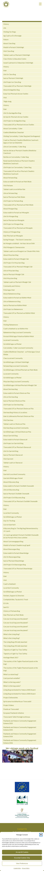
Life (4, 28)
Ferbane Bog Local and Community (15, 366)
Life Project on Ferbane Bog (13, 201)
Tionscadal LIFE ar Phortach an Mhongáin (18, 228)
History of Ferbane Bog (11, 611)
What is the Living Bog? (11, 634)
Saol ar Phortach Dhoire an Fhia (14, 401)
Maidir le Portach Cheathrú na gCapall (16, 545)
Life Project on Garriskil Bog (13, 443)
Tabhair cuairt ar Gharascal (12, 463)
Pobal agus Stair (9, 290)
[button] (41, 835)
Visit (5, 97)
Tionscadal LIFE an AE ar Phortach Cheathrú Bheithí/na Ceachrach (18, 172)
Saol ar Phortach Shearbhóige (13, 561)
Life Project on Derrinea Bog (13, 405)
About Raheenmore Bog (11, 294)
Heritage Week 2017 (10, 657)
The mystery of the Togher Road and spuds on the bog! (20, 662)
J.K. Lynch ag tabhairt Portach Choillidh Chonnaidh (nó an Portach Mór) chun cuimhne (20, 536)
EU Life (5, 603)
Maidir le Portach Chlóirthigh (13, 47)
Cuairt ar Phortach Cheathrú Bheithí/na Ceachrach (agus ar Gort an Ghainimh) (20, 141)
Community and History (11, 286)
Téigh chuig (7, 101)
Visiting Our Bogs (9, 32)
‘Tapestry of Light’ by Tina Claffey (15, 650)
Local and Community (11, 340)
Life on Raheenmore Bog (11, 301)
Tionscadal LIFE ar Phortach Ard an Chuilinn (18, 125)
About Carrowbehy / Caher (12, 128)
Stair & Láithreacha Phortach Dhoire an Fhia (18, 416)
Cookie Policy (17, 868)
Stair (5, 70)
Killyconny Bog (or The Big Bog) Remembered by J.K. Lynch (20, 529)
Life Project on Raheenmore (13, 309)
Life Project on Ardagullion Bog (14, 121)
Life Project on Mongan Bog (13, 224)
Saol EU (6, 607)
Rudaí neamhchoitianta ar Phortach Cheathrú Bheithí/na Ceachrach (19, 162)
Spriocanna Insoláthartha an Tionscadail (17, 701)
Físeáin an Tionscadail (11, 709)
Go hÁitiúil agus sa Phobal (12, 517)
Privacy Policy (25, 868)
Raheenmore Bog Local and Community (17, 332)
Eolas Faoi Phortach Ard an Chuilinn (15, 94)
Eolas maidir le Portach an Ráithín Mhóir (17, 298)
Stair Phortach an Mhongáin (13, 236)
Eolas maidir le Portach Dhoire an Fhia (16, 393)
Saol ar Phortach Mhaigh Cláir (13, 274)
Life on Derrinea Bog (10, 397)
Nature (5, 39)
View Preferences (22, 863)
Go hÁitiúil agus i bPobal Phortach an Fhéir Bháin (20, 370)
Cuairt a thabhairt (9, 584)
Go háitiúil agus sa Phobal (12, 344)
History (6, 24)
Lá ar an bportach (9, 525)
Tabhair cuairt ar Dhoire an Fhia (14, 424)
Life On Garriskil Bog (10, 451)
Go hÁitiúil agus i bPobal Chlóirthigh (16, 362)
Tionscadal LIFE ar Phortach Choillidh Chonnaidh (20, 501)
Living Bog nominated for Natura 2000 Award (19, 690)
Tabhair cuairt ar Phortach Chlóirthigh (16, 55)
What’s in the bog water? (12, 682)
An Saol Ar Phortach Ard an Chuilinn (15, 117)
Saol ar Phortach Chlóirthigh (13, 78)
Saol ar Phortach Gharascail (13, 455)
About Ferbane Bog (10, 178)
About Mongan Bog (10, 209)
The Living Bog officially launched (15, 642)
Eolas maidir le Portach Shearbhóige (16, 553)
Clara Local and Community (13, 358)
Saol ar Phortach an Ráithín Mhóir (15, 305)
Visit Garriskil (8, 459)
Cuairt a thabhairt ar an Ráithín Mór (15, 329)
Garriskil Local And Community (14, 474)
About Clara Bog (9, 43)
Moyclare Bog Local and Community (16, 381)
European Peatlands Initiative (13, 713)
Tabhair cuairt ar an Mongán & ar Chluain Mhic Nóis (21, 251)
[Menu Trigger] (40, 4)
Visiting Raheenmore (10, 325)
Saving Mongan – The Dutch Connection (17, 240)
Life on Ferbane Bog (10, 193)
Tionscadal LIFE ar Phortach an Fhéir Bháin (18, 205)
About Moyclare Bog (10, 255)
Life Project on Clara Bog (12, 82)
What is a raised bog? (10, 674)
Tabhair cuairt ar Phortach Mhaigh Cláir (17, 282)
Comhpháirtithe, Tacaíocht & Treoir (15, 599)
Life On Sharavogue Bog (11, 557)
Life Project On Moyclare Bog (13, 263)
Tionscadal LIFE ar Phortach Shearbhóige (17, 568)
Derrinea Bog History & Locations (15, 412)
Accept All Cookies (22, 852)
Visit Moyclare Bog (10, 278)
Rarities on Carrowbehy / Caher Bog (16, 157)
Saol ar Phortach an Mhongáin (13, 220)
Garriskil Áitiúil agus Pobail (13, 478)
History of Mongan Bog (11, 232)
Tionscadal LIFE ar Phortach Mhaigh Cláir (18, 267)
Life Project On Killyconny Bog (14, 497)
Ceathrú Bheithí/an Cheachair (13, 132)
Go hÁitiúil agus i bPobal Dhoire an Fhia (17, 432)
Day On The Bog (9, 521)
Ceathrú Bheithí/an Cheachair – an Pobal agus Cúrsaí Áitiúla (21, 353)
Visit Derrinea (8, 420)
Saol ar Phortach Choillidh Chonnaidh (16, 494)
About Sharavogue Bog (11, 549)
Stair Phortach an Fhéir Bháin (13, 615)
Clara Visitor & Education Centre (14, 59)
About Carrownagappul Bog (13, 541)
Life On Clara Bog (9, 74)
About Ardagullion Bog (11, 90)
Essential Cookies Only (22, 858)
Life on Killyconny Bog (11, 490)
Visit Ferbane (8, 185)
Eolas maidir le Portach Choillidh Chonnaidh (18, 486)
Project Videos (8, 705)
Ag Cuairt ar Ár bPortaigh (12, 36)
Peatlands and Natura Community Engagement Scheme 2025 (19, 722)
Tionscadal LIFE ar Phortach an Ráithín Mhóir (19, 313)
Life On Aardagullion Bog (12, 113)
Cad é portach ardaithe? (11, 678)
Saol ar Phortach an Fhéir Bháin (14, 197)
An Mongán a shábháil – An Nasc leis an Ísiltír (19, 243)
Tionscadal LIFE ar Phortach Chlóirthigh (17, 86)
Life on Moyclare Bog (11, 271)
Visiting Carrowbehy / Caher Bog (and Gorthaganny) (21, 136)
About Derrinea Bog (10, 389)
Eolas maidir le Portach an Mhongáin (16, 212)
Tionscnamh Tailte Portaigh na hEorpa (16, 717)
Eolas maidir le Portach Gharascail (15, 439)
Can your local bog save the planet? (15, 619)
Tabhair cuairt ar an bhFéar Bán (14, 189)
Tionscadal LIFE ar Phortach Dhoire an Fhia (18, 408)
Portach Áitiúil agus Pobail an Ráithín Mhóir (18, 336)
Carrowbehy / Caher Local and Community (18, 348)
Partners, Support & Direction (13, 596)
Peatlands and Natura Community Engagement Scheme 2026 (19, 735)
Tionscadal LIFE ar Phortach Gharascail (17, 447)
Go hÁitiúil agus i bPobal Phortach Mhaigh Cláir (20, 385)
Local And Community (11, 513)
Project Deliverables (10, 697)
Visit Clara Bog (8, 51)
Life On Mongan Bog (10, 216)
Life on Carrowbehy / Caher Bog (14, 147)
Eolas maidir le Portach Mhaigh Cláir (16, 259)
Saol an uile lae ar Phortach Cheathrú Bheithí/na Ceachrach (19, 151)
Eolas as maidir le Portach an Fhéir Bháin (17, 182)
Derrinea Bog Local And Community (16, 428)
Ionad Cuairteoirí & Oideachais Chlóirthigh (18, 63)
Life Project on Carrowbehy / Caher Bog (17, 167)
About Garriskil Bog (10, 436)
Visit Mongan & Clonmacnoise (14, 247)
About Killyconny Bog (11, 482)
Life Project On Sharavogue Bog (14, 565)
